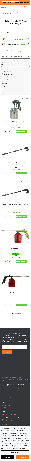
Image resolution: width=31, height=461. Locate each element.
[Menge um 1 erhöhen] (10, 131)
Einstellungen (14, 452)
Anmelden (6, 352)
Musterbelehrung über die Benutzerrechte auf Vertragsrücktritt (14, 397)
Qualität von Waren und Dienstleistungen (12, 389)
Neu (6, 76)
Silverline (7, 89)
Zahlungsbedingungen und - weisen (11, 377)
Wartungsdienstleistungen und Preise (11, 395)
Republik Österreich (7, 405)
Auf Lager (7, 71)
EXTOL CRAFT (8, 86)
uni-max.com (5, 407)
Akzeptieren (22, 457)
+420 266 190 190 (12, 417)
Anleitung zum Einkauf (7, 373)
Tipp (6, 79)
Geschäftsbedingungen (8, 369)
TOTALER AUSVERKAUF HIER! (10, 1)
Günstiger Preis (9, 74)
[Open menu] (28, 7)
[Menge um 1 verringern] (5, 131)
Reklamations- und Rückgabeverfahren (12, 393)
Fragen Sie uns (9, 420)
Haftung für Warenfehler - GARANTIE (11, 391)
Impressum (5, 367)
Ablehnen (8, 457)
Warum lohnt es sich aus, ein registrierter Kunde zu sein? (15, 379)
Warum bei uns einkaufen (8, 371)
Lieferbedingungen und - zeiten (10, 375)
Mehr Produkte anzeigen (15, 51)
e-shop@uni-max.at (10, 414)
